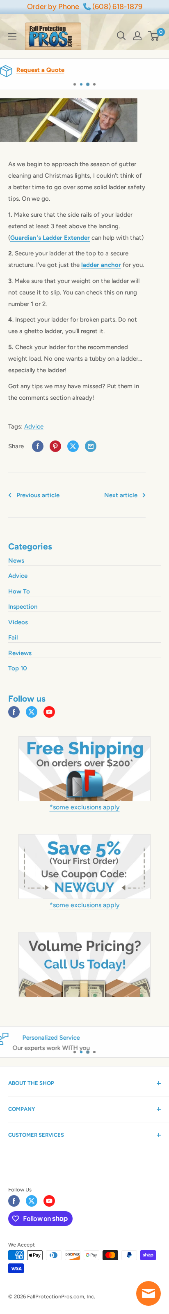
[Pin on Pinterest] (55, 446)
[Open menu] (12, 36)
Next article (120, 495)
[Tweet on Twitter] (73, 446)
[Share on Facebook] (37, 446)
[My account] (137, 35)
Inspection (22, 606)
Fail (13, 637)
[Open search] (121, 35)
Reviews (20, 653)
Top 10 (17, 668)
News (16, 560)
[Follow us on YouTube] (49, 712)
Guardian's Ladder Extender (50, 237)
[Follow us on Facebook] (14, 712)
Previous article (37, 495)
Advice (33, 426)
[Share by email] (90, 446)
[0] (154, 36)
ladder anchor (101, 265)
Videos (18, 622)
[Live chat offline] (148, 1293)
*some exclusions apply (85, 807)
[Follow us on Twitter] (31, 712)
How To (19, 591)
